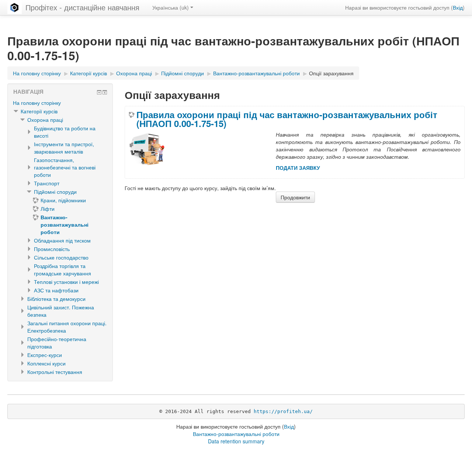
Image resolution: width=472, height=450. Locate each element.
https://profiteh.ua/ (283, 411)
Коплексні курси (46, 363)
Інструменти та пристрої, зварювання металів (64, 147)
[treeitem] (60, 102)
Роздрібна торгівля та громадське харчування (62, 269)
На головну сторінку (37, 102)
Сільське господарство (61, 257)
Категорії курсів (39, 111)
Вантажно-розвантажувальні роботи (236, 433)
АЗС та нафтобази (56, 290)
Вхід (458, 7)
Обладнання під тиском (62, 240)
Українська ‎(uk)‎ (170, 7)
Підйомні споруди (55, 191)
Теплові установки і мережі (66, 281)
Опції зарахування (331, 73)
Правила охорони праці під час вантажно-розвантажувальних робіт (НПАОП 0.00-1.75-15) (286, 119)
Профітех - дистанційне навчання (82, 7)
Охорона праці (45, 119)
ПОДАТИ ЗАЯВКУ (298, 167)
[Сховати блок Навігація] (99, 92)
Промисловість (52, 249)
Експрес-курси (44, 354)
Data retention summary (236, 441)
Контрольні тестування (54, 371)
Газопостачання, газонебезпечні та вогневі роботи (65, 167)
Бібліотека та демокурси (56, 298)
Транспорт (46, 183)
